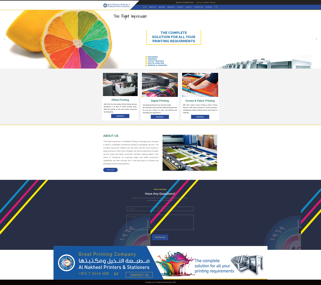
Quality (189, 7)
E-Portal (208, 7)
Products (171, 7)
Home (145, 7)
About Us (152, 7)
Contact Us (198, 7)
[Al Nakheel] (116, 5)
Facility (180, 7)
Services (161, 7)
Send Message (160, 237)
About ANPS (110, 170)
